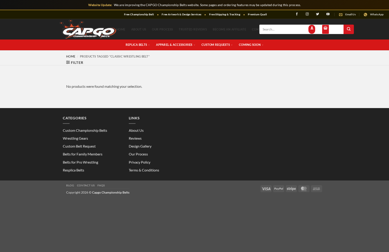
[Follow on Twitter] (317, 14)
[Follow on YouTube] (328, 14)
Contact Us (86, 185)
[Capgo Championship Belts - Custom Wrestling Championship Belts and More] (87, 29)
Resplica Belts (73, 170)
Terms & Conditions (144, 170)
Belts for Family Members (82, 154)
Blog (70, 185)
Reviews (135, 138)
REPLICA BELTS (136, 44)
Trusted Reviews (193, 29)
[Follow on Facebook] (297, 14)
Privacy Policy (139, 162)
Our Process (162, 29)
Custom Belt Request (79, 146)
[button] (311, 29)
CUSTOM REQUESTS (215, 44)
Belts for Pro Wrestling (80, 162)
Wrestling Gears (75, 138)
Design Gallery (140, 146)
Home (120, 29)
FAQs (101, 185)
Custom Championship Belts (85, 130)
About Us (138, 29)
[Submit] (349, 29)
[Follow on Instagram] (307, 14)
